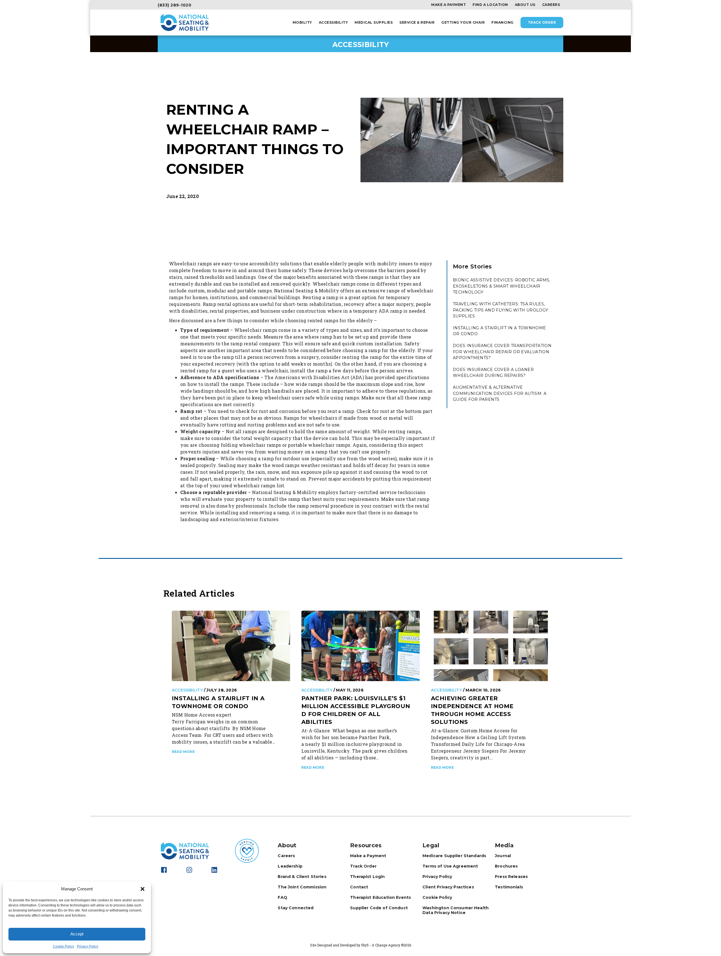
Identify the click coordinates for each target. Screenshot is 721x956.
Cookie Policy (63, 946)
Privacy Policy (87, 946)
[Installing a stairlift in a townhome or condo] (231, 645)
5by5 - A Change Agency (380, 945)
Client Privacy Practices (448, 887)
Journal (503, 855)
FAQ (282, 897)
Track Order (542, 22)
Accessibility (333, 23)
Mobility (302, 23)
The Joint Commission (302, 887)
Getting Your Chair (463, 23)
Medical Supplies (374, 23)
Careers (551, 5)
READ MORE (183, 752)
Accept (76, 933)
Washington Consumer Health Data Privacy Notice (455, 910)
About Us (525, 5)
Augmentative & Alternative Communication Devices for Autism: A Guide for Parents (499, 393)
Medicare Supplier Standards (454, 855)
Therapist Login (367, 876)
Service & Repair (417, 23)
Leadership (290, 866)
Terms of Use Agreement (450, 866)
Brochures (506, 866)
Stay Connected (295, 907)
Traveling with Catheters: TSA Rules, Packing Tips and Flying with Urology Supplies (500, 310)
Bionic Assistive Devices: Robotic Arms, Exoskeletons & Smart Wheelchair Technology (501, 286)
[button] (142, 889)
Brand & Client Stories (302, 876)
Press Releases (511, 876)
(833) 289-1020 (174, 5)
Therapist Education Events (380, 897)
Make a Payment (448, 5)
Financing (502, 23)
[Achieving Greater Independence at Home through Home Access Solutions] (490, 645)
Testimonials (509, 887)
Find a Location (490, 5)
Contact (359, 887)
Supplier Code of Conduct (379, 907)
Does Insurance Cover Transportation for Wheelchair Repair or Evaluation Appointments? (502, 351)
